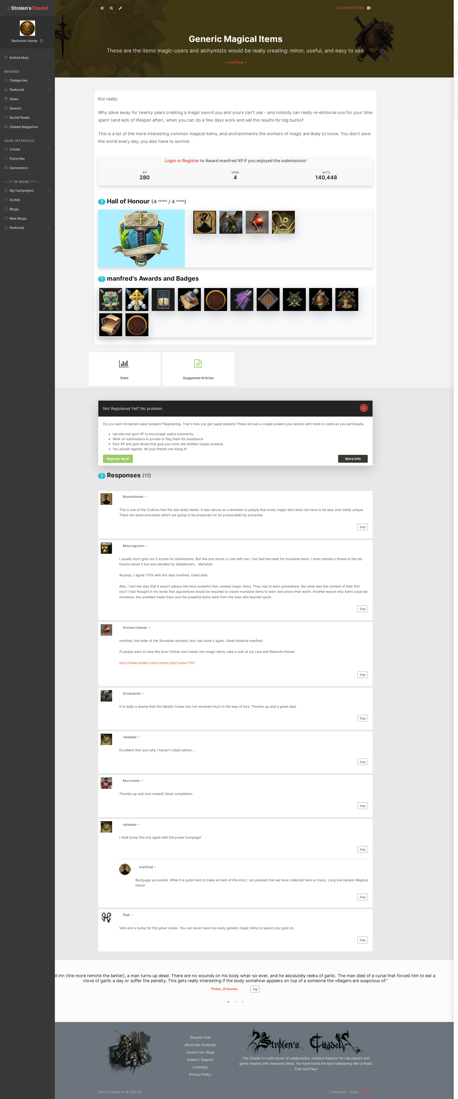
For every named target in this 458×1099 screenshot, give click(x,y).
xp (362, 527)
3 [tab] (242, 1002)
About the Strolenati (200, 1045)
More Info (353, 459)
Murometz (132, 781)
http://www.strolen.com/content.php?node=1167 (157, 663)
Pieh (127, 915)
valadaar (130, 737)
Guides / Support (200, 1060)
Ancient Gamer (135, 627)
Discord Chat (200, 1037)
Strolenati (366, 1092)
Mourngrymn (134, 546)
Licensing (200, 1067)
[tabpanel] (235, 985)
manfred (236, 62)
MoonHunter (133, 497)
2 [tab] (235, 1002)
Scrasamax (132, 693)
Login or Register (182, 160)
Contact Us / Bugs (200, 1052)
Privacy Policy (200, 1074)
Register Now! (118, 459)
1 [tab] (228, 1002)
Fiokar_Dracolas (224, 989)
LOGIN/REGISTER (350, 8)
